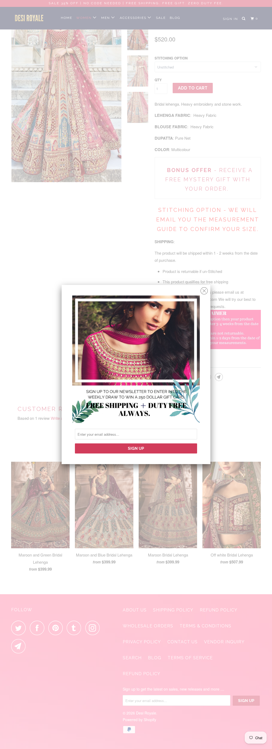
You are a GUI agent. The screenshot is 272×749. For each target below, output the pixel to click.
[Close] (204, 289)
